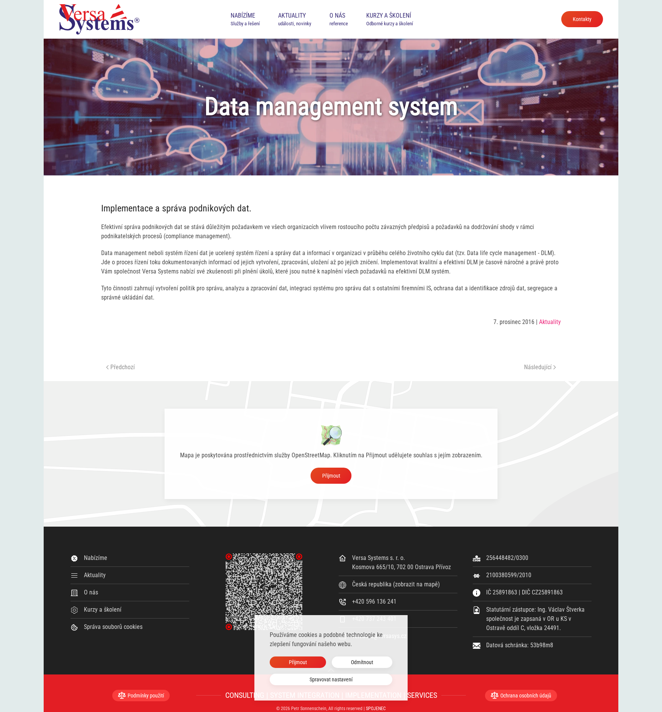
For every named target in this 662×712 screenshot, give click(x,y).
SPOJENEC (376, 708)
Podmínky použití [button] (146, 695)
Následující (538, 367)
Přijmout (331, 476)
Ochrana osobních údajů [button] (525, 695)
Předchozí (122, 367)
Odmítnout (362, 662)
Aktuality (550, 322)
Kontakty (582, 19)
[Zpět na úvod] (99, 19)
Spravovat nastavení (331, 679)
